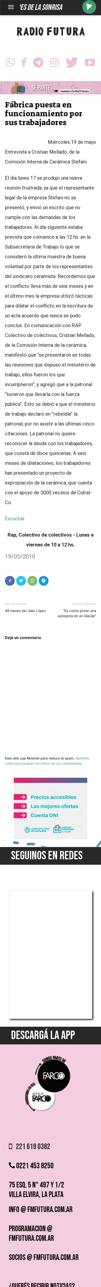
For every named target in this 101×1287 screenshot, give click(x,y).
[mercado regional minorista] (50, 838)
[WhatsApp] (10, 64)
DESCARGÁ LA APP (43, 1035)
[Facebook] (23, 64)
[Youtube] (90, 64)
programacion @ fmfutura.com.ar (31, 1233)
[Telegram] (38, 64)
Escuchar (15, 519)
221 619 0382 (31, 1147)
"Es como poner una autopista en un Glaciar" (77, 613)
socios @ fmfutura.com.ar (44, 1257)
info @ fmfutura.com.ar (41, 1209)
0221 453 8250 (34, 1166)
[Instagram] (54, 64)
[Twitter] (71, 64)
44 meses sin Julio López (25, 611)
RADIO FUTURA (50, 33)
